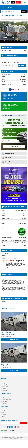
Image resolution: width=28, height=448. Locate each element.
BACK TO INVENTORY (7, 18)
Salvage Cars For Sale (7, 383)
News (3, 416)
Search (24, 11)
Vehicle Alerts (5, 390)
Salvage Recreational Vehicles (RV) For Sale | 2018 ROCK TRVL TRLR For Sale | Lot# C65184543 (14, 41)
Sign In (13, 2)
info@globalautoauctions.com (16, 8)
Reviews (4, 414)
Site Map (4, 388)
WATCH (25, 18)
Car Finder (8, 158)
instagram (18, 427)
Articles (3, 410)
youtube (15, 427)
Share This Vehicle (10, 162)
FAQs (3, 397)
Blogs (3, 412)
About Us (4, 381)
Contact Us (4, 395)
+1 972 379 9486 (19, 6)
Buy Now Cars (5, 384)
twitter (11, 427)
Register (18, 2)
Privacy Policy (5, 401)
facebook (8, 427)
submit (24, 423)
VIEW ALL (5, 38)
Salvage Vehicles (5, 386)
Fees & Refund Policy (6, 399)
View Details (14, 339)
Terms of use (5, 403)
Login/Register (5, 408)
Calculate (21, 65)
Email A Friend (9, 153)
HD (13, 38)
